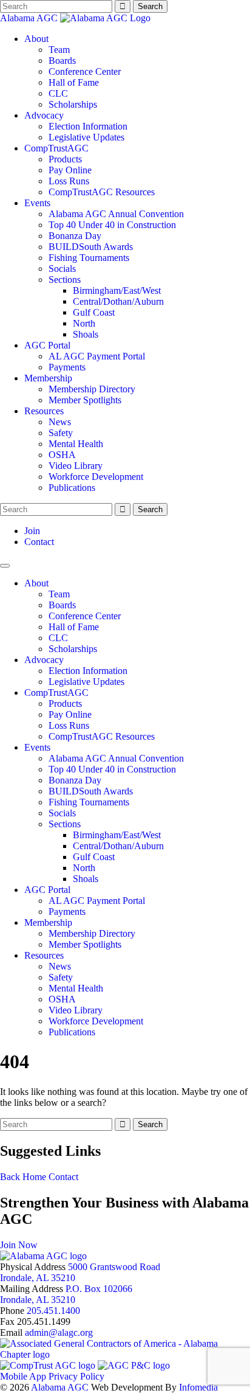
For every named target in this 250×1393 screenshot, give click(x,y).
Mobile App (23, 1376)
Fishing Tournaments (89, 257)
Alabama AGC (30, 18)
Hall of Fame (74, 82)
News (60, 422)
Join (32, 531)
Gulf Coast (94, 312)
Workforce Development (96, 476)
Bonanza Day (75, 236)
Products (65, 159)
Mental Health (76, 444)
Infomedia (198, 1387)
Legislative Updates (86, 137)
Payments (67, 367)
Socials (62, 268)
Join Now (19, 1245)
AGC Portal (47, 345)
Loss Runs (69, 181)
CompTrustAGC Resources (102, 192)
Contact (39, 542)
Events (37, 203)
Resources (44, 411)
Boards (62, 60)
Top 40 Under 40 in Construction (112, 225)
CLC (58, 93)
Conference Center (85, 71)
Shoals (85, 334)
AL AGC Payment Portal (97, 356)
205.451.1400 (53, 1310)
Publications (72, 487)
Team (59, 49)
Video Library (76, 465)
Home (34, 1177)
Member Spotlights (85, 400)
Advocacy (44, 115)
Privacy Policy (76, 1376)
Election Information (88, 126)
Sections (65, 279)
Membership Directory (92, 389)
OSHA (62, 455)
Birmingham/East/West (117, 290)
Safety (61, 433)
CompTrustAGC (56, 148)
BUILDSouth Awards (91, 246)
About (36, 38)
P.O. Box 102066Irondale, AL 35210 (66, 1294)
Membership (48, 378)
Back (10, 1177)
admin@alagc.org (59, 1332)
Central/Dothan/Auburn (118, 301)
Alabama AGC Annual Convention (116, 214)
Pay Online (70, 170)
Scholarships (73, 104)
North (84, 323)
